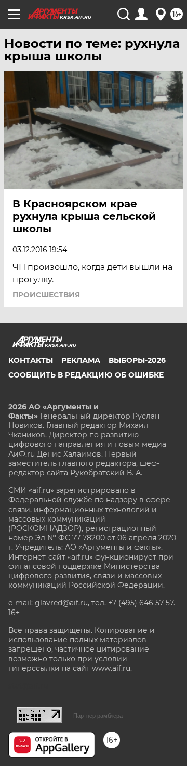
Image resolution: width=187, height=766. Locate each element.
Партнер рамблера (98, 715)
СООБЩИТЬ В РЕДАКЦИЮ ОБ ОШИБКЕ (86, 375)
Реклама (80, 360)
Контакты (30, 360)
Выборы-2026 (137, 360)
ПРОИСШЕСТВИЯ (46, 294)
